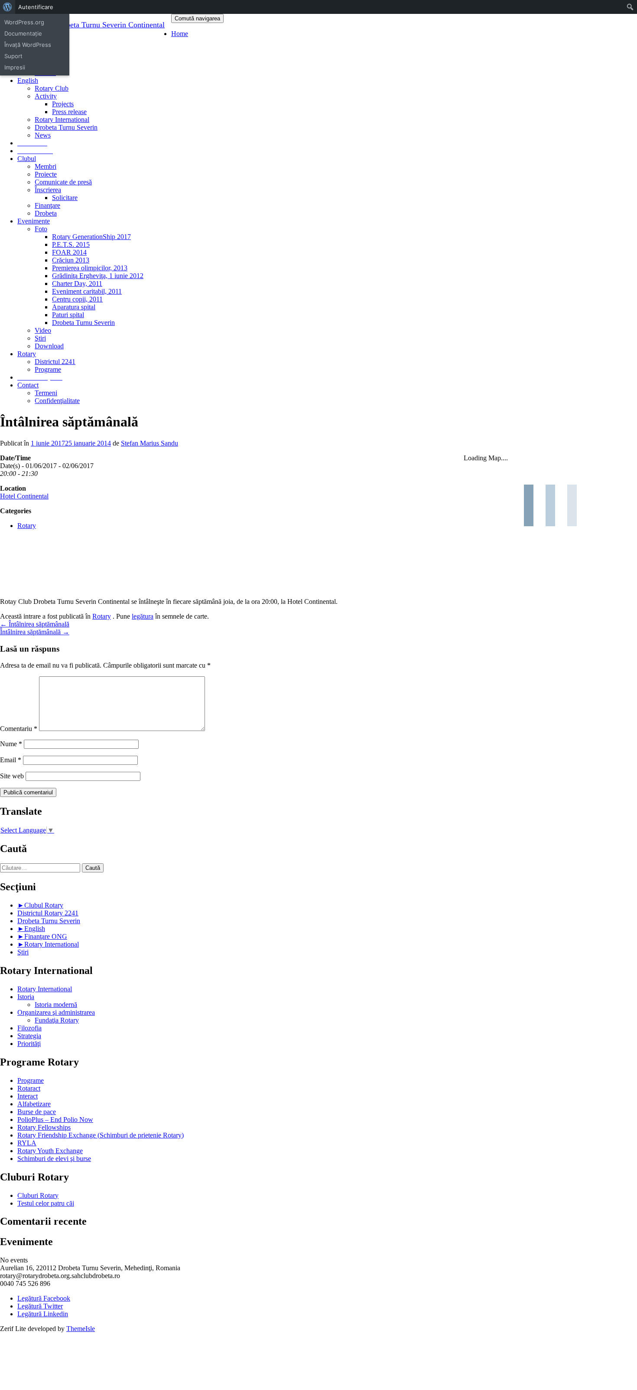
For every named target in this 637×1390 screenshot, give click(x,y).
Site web (12, 776)
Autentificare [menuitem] (35, 6)
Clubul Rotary (43, 905)
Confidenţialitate (57, 400)
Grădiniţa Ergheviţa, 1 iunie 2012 (97, 275)
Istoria (25, 996)
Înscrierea (48, 189)
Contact (28, 385)
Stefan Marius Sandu (149, 443)
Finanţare (47, 205)
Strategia (29, 1035)
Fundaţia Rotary (57, 1020)
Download (49, 346)
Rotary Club (51, 88)
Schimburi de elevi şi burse (54, 1158)
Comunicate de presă (63, 182)
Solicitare (65, 197)
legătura (142, 616)
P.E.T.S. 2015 (71, 244)
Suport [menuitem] (13, 55)
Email (10, 760)
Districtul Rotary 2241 (47, 913)
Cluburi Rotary (37, 1195)
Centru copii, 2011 (77, 299)
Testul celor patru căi (45, 1203)
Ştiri (40, 338)
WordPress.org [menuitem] (24, 22)
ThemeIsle (80, 1328)
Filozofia (29, 1028)
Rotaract (28, 1088)
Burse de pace (36, 1111)
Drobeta (46, 213)
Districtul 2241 (55, 361)
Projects (63, 104)
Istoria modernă (56, 1004)
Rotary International (62, 119)
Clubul (26, 158)
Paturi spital (68, 314)
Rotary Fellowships (44, 1127)
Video (43, 330)
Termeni (46, 393)
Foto (41, 229)
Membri (45, 166)
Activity (46, 96)
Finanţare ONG (45, 936)
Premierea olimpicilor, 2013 (89, 268)
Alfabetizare (34, 1104)
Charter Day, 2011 (77, 283)
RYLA (26, 1143)
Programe (48, 369)
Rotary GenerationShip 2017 (91, 236)
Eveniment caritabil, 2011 (87, 291)
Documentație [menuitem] (23, 33)
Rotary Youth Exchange (50, 1150)
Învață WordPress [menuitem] (27, 44)
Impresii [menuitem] (14, 67)
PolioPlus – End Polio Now (55, 1119)
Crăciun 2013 (70, 260)
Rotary (26, 353)
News (43, 135)
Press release (69, 111)
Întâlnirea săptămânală (34, 624)
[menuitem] (7, 7)
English (34, 928)
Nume (11, 743)
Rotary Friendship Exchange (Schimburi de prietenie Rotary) (100, 1135)
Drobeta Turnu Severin (66, 127)
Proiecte (46, 174)
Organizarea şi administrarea (56, 1012)
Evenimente (33, 221)
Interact (27, 1096)
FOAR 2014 (69, 252)
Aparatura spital (73, 307)
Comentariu (18, 728)
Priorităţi (29, 1043)
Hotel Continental (24, 496)
